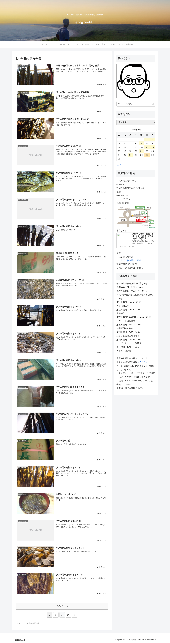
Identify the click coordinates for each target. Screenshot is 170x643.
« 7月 (118, 165)
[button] (153, 104)
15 (147, 147)
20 (68, 615)
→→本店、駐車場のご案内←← (131, 260)
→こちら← (142, 362)
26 (130, 155)
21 (141, 151)
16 (152, 147)
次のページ (62, 606)
